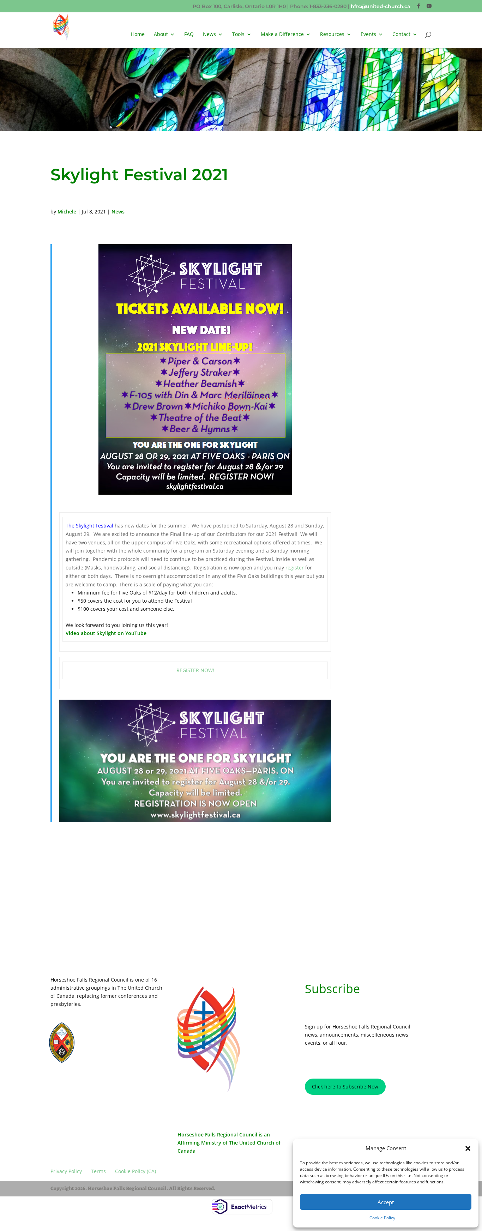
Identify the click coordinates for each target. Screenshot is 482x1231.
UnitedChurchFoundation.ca (117, 1038)
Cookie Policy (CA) (136, 1083)
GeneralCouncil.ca (108, 1045)
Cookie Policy (382, 1218)
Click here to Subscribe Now (345, 1086)
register (294, 567)
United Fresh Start (108, 1057)
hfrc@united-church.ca (380, 6)
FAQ (189, 34)
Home (138, 34)
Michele (67, 211)
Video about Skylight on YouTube (106, 633)
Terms (102, 1083)
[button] (467, 1148)
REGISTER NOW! (195, 670)
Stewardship (102, 1051)
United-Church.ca (107, 1032)
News (209, 34)
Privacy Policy (70, 1083)
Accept (386, 1202)
